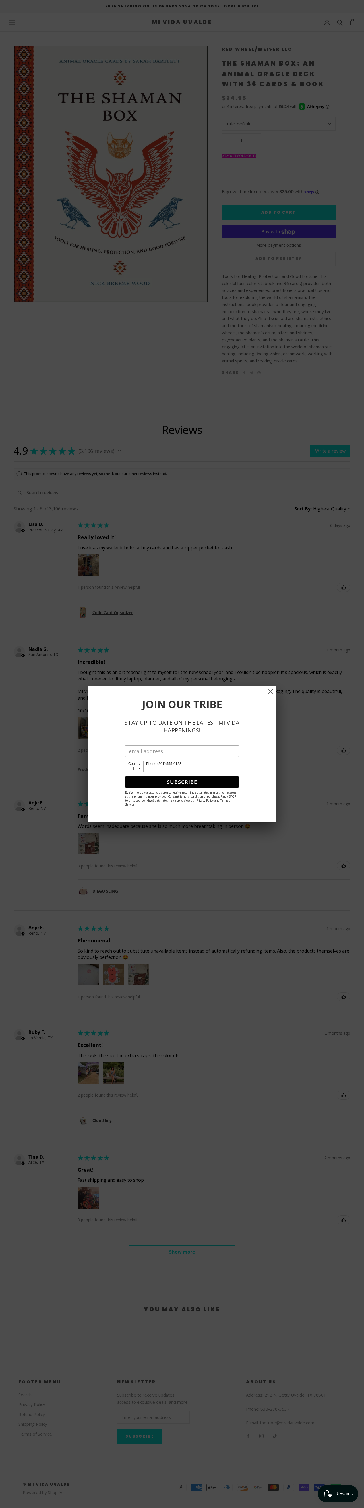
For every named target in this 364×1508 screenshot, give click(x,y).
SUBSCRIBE (182, 782)
